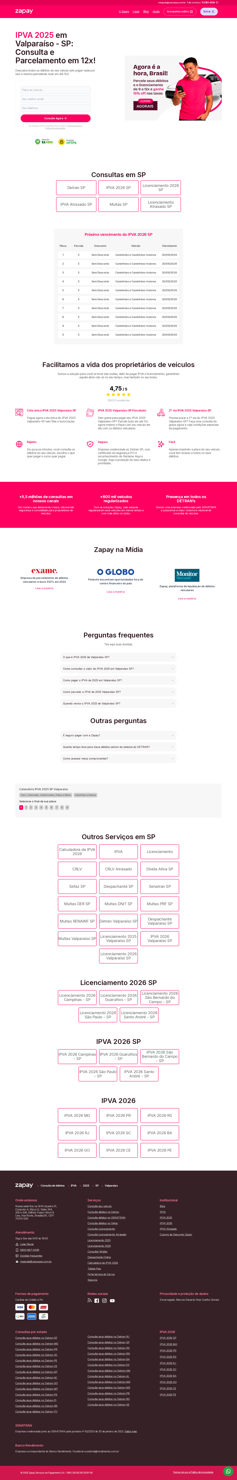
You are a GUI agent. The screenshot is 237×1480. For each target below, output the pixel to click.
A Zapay (124, 11)
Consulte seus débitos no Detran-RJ (108, 1336)
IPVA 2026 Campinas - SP (77, 1056)
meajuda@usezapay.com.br (36, 1261)
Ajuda (156, 11)
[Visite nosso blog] (90, 1300)
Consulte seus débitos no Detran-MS (109, 1387)
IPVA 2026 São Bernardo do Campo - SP (160, 1056)
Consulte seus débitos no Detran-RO (109, 1399)
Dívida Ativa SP (159, 869)
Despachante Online (99, 1257)
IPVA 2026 (166, 1223)
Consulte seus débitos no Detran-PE (36, 1360)
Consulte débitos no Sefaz (103, 1223)
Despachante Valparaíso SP (160, 921)
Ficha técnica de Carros (101, 1274)
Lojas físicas (27, 1244)
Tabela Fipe (94, 1268)
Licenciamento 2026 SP (161, 187)
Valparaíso (111, 1185)
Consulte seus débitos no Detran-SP (109, 1342)
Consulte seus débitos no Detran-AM (109, 1370)
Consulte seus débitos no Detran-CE (36, 1366)
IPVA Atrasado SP (76, 204)
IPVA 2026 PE (160, 1150)
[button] (118, 657)
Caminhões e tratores (85, 795)
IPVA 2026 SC (118, 1133)
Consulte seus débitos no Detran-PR (36, 1349)
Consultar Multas (97, 1251)
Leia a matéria (44, 588)
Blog (146, 11)
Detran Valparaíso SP (118, 921)
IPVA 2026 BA (159, 1133)
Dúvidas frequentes (31, 1255)
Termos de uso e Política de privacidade (63, 127)
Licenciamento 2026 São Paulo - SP (98, 1014)
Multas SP (119, 204)
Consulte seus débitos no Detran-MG (36, 1343)
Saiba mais (130, 1431)
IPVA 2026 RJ (77, 1133)
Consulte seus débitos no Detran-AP (36, 1372)
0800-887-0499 (29, 1250)
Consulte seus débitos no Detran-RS (109, 1348)
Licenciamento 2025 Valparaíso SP (118, 938)
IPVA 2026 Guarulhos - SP (118, 1056)
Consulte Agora (53, 118)
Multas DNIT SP (118, 903)
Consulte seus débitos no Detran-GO (36, 1383)
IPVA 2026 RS (160, 1115)
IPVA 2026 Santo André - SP (139, 1073)
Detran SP (76, 187)
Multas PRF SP (160, 903)
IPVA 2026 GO (77, 1150)
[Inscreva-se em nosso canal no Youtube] (112, 1300)
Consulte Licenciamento (101, 1228)
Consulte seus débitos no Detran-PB (109, 1393)
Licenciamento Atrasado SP (161, 204)
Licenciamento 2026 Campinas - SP (77, 997)
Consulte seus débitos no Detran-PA (36, 1394)
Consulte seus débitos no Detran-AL (108, 1376)
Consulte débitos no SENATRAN (106, 1217)
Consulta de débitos (53, 1185)
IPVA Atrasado (168, 1228)
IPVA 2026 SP (118, 187)
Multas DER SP (77, 903)
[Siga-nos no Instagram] (104, 1300)
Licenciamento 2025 (99, 1240)
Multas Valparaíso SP (77, 938)
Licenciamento (160, 851)
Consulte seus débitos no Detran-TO (36, 1411)
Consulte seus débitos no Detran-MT (36, 1388)
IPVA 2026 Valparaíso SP (160, 938)
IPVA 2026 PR (118, 1115)
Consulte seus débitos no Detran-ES (108, 1365)
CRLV (77, 869)
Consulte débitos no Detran (103, 1212)
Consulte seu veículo (100, 1206)
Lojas (136, 11)
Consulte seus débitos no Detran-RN (109, 1353)
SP (97, 1185)
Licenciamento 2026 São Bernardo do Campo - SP (160, 997)
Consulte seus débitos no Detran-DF (36, 1337)
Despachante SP (118, 886)
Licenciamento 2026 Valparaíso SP (118, 956)
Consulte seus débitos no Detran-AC (36, 1377)
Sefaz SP (77, 886)
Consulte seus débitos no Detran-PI (35, 1400)
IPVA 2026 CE (118, 1150)
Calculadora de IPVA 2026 (77, 851)
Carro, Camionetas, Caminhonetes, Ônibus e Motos (45, 795)
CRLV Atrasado (118, 869)
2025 (86, 1185)
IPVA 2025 (166, 1217)
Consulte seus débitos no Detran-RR (36, 1406)
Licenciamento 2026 (99, 1246)
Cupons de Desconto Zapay (176, 1234)
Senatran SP (160, 886)
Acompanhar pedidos (178, 11)
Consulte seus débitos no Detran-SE (108, 1404)
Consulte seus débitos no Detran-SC (36, 1355)
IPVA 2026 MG (77, 1115)
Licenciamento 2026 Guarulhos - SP (118, 997)
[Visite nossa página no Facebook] (96, 1300)
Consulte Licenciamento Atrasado (107, 1234)
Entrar (207, 11)
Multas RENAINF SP (77, 921)
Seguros (92, 1280)
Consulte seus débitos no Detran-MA (109, 1382)
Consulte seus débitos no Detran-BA (109, 1359)
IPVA (118, 851)
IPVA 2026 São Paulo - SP (98, 1073)
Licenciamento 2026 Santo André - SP (139, 1014)
